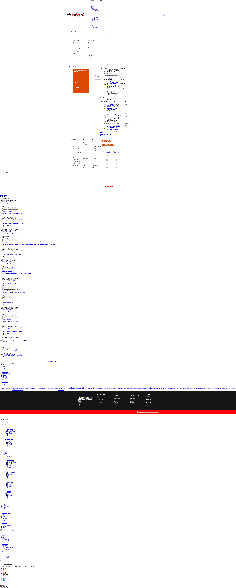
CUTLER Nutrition (11, 467)
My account (4, 518)
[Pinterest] (79, 401)
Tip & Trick (4, 384)
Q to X (6, 493)
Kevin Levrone (10, 477)
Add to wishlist (10, 208)
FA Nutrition (9, 473)
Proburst (9, 491)
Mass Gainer (95, 9)
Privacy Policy (5, 521)
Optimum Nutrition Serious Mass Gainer (13, 292)
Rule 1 (8, 496)
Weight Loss (93, 25)
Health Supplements (6, 373)
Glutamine (93, 11)
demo (3, 514)
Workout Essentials (6, 447)
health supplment (138, 388)
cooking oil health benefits (31, 388)
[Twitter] (84, 398)
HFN (8, 476)
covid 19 (36, 388)
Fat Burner (95, 26)
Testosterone (93, 21)
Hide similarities (7, 562)
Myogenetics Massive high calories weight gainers (16, 273)
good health (71, 388)
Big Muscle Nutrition (11, 462)
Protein (92, 16)
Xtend (8, 502)
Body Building (5, 366)
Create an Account (6, 414)
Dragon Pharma (10, 471)
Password (2, 419)
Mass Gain (4, 377)
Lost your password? (4, 422)
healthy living (167, 388)
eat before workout (53, 388)
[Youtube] (91, 398)
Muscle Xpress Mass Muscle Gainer (12, 254)
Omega (92, 12)
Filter (25, 340)
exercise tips (59, 388)
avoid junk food (2, 388)
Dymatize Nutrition (11, 472)
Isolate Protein (96, 18)
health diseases (123, 388)
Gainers (92, 8)
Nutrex (8, 487)
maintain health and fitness (199, 388)
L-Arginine (95, 27)
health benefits (99, 388)
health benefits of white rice (117, 388)
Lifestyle (4, 375)
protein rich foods (17, 390)
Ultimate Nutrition (10, 499)
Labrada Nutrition (10, 478)
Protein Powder (5, 383)
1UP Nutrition (10, 456)
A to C (6, 455)
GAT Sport (9, 474)
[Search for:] (6, 363)
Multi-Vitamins (96, 23)
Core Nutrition (10, 466)
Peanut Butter (93, 13)
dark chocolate (45, 388)
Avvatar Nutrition (10, 461)
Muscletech (9, 484)
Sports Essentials (5, 426)
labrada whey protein (44, 361)
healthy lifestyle (156, 388)
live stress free (193, 388)
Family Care (4, 369)
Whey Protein (96, 19)
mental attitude (205, 388)
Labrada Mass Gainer (8, 234)
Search (101, 0)
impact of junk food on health (181, 388)
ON (8, 488)
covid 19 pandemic (40, 388)
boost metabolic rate (21, 388)
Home (3, 172)
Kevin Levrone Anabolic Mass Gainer (12, 223)
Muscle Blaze (10, 481)
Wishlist (4, 527)
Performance (7, 432)
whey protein (83, 361)
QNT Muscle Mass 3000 (9, 312)
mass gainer (54, 362)
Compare (16, 208)
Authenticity (4, 507)
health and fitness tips (87, 388)
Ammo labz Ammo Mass (9, 204)
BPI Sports (9, 463)
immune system (174, 388)
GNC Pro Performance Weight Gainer (12, 213)
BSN (8, 464)
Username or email (4, 416)
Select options (13, 207)
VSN (8, 501)
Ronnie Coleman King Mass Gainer (12, 331)
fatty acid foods (65, 388)
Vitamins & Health (8, 444)
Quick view (5, 208)
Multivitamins (5, 379)
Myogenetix (9, 486)
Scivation (9, 497)
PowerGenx (84, 412)
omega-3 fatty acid (216, 388)
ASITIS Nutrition (10, 460)
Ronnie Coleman (10, 495)
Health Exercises (5, 371)
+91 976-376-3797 (83, 406)
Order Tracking (5, 519)
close (7, 587)
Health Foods (5, 372)
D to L (6, 468)
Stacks (92, 20)
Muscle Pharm (10, 483)
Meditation (4, 378)
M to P (6, 480)
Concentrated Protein (97, 17)
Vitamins (92, 22)
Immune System (5, 374)
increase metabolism (188, 388)
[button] (4, 586)
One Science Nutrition (11, 489)
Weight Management (9, 439)
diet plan (49, 388)
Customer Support (6, 513)
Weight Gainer (96, 10)
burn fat (26, 388)
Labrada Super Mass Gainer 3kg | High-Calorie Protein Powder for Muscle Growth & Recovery (28, 244)
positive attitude (221, 388)
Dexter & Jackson (10, 470)
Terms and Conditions (6, 525)
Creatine (92, 6)
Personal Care (5, 382)
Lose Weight (4, 376)
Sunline (8, 498)
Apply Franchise (5, 506)
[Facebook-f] (80, 398)
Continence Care (5, 368)
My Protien (9, 485)
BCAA (92, 5)
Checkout (4, 510)
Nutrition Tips (5, 380)
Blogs (3, 508)
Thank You (4, 526)
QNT (8, 494)
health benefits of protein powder (108, 388)
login (3, 517)
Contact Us (4, 511)
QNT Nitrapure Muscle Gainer (10, 321)
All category (93, 3)
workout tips (61, 390)
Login (1, 421)
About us (4, 505)
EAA (92, 7)
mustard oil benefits (210, 388)
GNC (8, 475)
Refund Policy (5, 523)
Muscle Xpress (10, 482)
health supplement (131, 388)
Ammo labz (9, 458)
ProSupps (9, 492)
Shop (3, 524)
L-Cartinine (95, 28)
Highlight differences (8, 564)
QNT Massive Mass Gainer (9, 302)
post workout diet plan (227, 388)
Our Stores (4, 520)
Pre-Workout (93, 15)
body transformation (15, 388)
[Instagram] (87, 398)
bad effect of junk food (9, 388)
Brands (3, 454)
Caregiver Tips (5, 367)
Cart (3, 509)
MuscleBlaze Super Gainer (9, 264)
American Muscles (11, 457)
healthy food (145, 388)
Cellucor (9, 465)
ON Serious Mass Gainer (9, 283)
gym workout (78, 388)
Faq (3, 515)
